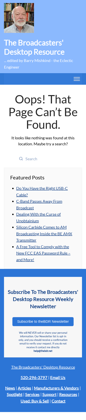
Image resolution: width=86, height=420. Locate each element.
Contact (58, 400)
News (10, 388)
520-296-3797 (34, 377)
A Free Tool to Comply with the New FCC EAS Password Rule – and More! (43, 253)
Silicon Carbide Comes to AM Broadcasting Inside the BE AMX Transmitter (44, 233)
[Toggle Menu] (77, 79)
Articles (24, 388)
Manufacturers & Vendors (56, 388)
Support (49, 394)
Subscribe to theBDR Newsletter (43, 322)
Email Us (57, 377)
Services (32, 394)
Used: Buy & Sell (35, 400)
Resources (68, 394)
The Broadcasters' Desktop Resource (43, 367)
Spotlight (14, 394)
